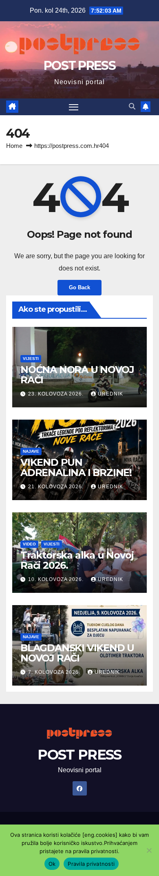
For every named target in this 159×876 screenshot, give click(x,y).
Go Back (79, 287)
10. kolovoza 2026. (56, 579)
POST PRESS (79, 65)
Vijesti (31, 358)
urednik (110, 394)
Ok (52, 863)
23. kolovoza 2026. (56, 394)
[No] (149, 850)
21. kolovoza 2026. (56, 486)
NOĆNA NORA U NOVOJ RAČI (77, 375)
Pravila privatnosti (91, 863)
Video (29, 544)
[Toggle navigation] (74, 107)
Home (14, 145)
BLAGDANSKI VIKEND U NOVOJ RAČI (77, 653)
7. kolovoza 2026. (55, 672)
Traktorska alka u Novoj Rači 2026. (76, 560)
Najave (31, 451)
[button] (132, 106)
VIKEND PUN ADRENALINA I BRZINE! (76, 467)
